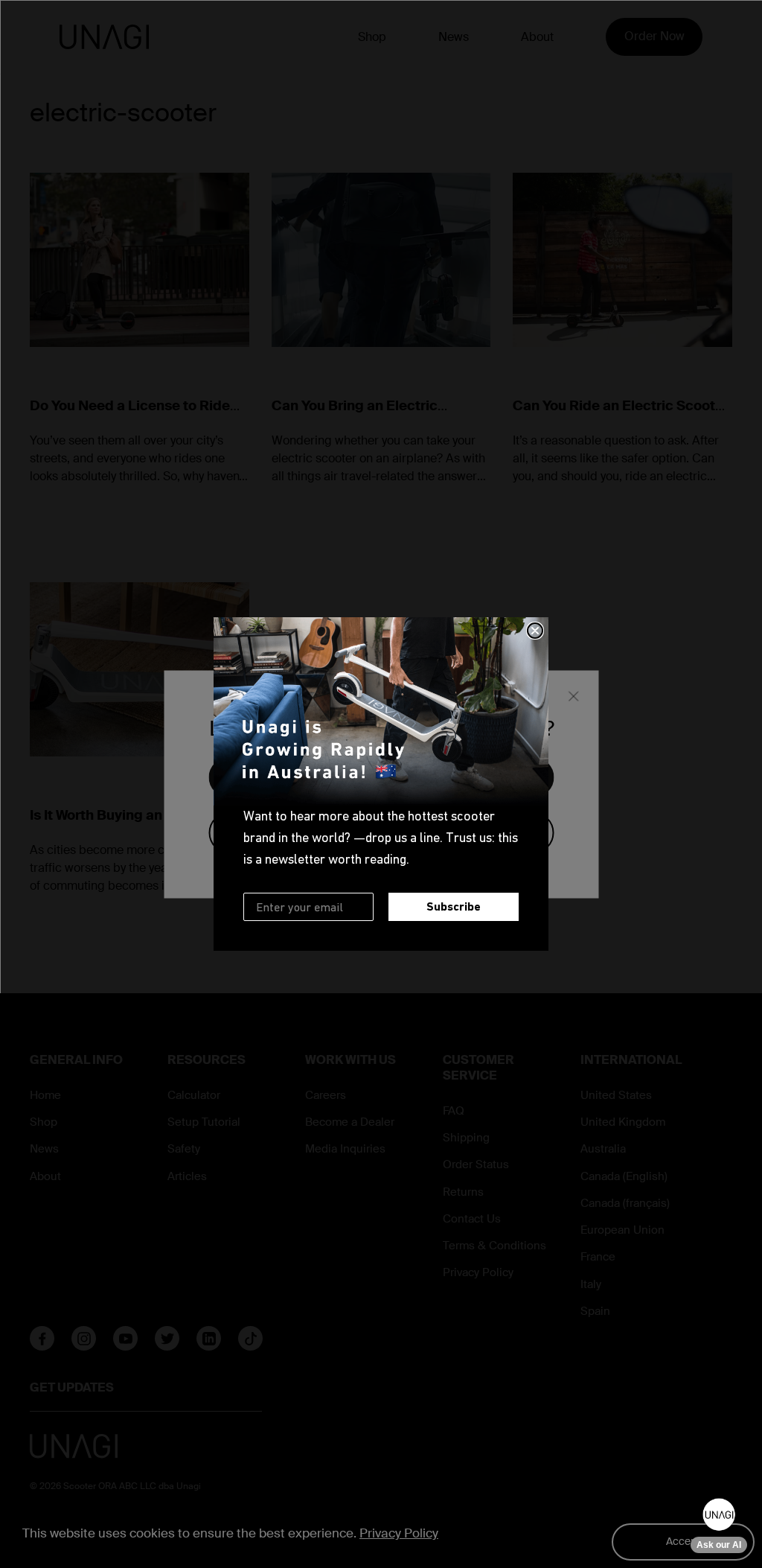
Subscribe (453, 906)
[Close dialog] (535, 630)
